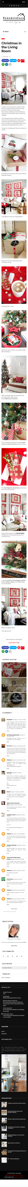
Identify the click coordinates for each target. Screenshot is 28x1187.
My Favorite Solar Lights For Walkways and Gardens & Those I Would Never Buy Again (13, 1004)
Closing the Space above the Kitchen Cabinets (15, 1112)
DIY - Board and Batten (13, 1158)
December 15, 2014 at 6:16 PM (15, 804)
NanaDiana (9, 719)
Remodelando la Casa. (14, 1175)
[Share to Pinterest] (10, 64)
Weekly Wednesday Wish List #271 (12, 998)
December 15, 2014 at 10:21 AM (18, 760)
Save (23, 60)
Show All (25, 1019)
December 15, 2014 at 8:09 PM (18, 833)
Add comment (14, 908)
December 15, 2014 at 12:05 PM (17, 791)
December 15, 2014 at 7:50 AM (19, 719)
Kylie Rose (9, 772)
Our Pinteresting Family (13, 735)
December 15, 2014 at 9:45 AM (18, 746)
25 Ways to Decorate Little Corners (17, 1103)
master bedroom (12, 444)
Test (4, 993)
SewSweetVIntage (11, 845)
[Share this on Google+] (18, 60)
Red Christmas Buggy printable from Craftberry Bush (13, 581)
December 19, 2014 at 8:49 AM (18, 890)
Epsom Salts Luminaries (14, 1143)
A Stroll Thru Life (7, 992)
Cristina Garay (5, 56)
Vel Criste (9, 746)
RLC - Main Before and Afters (9, 1044)
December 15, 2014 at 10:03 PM (17, 859)
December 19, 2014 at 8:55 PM (18, 898)
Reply (8, 730)
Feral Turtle (10, 879)
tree (3, 38)
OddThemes (19, 1177)
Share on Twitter (13, 61)
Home (3, 1031)
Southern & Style (11, 814)
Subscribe (4, 1033)
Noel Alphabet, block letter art (13, 488)
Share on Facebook (5, 61)
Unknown (9, 760)
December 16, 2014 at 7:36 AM (18, 870)
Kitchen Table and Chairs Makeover (17, 1119)
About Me (14, 945)
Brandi (8, 791)
